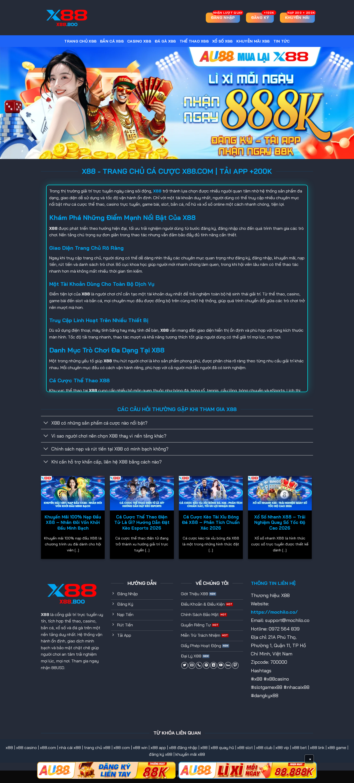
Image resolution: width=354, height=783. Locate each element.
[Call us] (199, 665)
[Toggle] (46, 423)
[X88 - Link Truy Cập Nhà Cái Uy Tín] (67, 17)
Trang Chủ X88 (80, 41)
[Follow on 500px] (228, 665)
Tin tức (281, 41)
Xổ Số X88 (222, 41)
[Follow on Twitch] (235, 665)
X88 (45, 614)
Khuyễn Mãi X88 (253, 41)
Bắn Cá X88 (112, 41)
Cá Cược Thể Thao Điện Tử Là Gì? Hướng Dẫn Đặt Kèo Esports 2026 (141, 522)
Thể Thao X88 (194, 41)
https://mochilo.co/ (274, 612)
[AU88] (106, 770)
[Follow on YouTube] (220, 665)
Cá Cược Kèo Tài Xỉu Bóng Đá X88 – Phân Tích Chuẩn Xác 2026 (211, 522)
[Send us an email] (191, 665)
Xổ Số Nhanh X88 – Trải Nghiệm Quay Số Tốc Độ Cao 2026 (279, 522)
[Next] (311, 519)
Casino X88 (139, 41)
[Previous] (41, 519)
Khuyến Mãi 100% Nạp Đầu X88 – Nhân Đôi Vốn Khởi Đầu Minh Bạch (73, 522)
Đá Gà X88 (165, 41)
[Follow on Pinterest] (206, 665)
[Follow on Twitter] (184, 665)
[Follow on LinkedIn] (213, 665)
